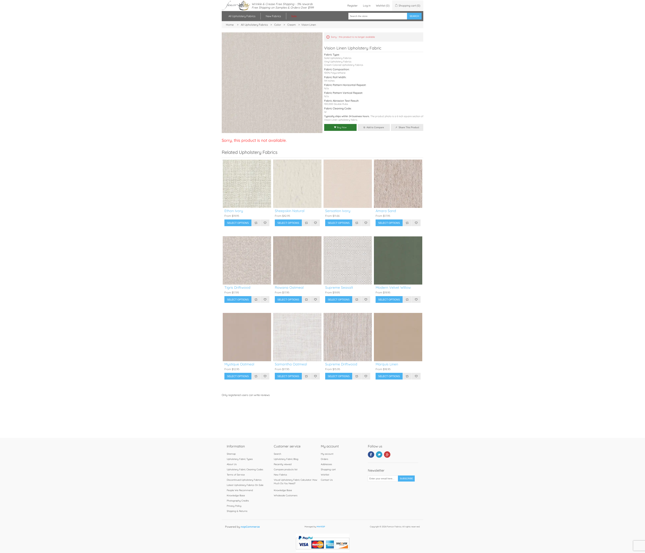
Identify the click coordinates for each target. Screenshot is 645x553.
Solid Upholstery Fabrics (337, 58)
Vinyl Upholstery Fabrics (337, 61)
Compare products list (285, 469)
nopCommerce (250, 526)
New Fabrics (273, 16)
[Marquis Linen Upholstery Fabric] (398, 337)
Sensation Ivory (337, 211)
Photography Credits (238, 500)
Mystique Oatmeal (239, 364)
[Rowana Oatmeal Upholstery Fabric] (297, 260)
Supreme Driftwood (341, 364)
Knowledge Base (236, 495)
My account (327, 453)
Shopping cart (328, 469)
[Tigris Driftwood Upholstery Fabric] (247, 260)
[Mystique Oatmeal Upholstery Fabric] (247, 337)
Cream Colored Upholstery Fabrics (343, 64)
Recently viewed (282, 464)
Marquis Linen (387, 364)
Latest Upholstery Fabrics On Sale (245, 485)
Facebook (371, 454)
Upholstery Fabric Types (240, 459)
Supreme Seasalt (339, 287)
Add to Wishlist (264, 222)
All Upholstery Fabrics (241, 16)
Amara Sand (386, 211)
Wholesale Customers (285, 495)
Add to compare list (256, 222)
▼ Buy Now (340, 127)
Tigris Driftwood (237, 287)
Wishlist (325, 474)
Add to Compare (375, 127)
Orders (324, 459)
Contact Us (327, 479)
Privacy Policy (234, 505)
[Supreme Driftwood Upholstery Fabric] (348, 337)
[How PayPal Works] (322, 551)
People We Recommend (240, 490)
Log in (367, 5)
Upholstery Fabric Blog (286, 459)
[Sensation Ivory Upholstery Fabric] (348, 184)
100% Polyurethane (335, 72)
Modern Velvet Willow (393, 287)
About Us (232, 464)
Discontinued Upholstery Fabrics (244, 479)
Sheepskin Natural (290, 211)
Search (414, 16)
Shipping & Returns (237, 511)
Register (352, 5)
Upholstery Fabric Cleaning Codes (245, 469)
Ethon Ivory (233, 211)
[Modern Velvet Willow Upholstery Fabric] (398, 260)
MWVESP (321, 526)
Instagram (387, 454)
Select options (238, 222)
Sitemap (231, 453)
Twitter (379, 454)
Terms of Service (236, 474)
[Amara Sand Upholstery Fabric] (398, 184)
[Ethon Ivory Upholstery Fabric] (247, 184)
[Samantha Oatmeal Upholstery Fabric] (297, 337)
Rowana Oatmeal (289, 287)
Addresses (326, 464)
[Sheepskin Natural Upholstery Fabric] (297, 184)
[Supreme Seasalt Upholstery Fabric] (348, 260)
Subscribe (406, 478)
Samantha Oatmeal (291, 364)
